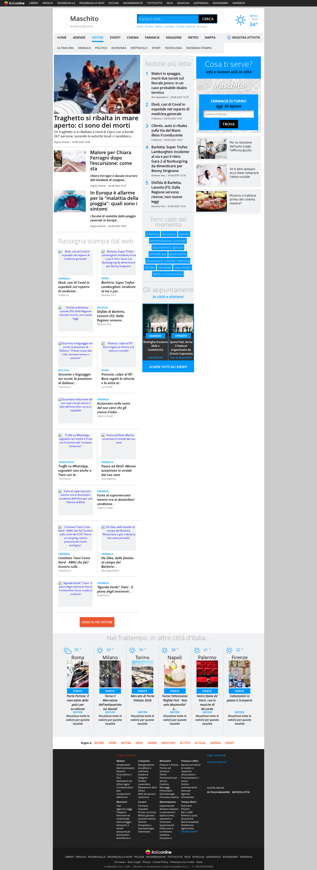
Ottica (141, 790)
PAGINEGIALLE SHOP (91, 3)
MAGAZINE (174, 37)
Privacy (147, 862)
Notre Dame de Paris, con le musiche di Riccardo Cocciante (207, 704)
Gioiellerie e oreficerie (144, 769)
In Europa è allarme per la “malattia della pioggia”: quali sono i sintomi (114, 200)
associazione (177, 254)
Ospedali (143, 809)
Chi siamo (120, 862)
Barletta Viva (108, 295)
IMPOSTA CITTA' (241, 792)
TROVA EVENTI (189, 831)
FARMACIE (152, 37)
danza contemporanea (168, 274)
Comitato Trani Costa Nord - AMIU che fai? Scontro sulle (74, 562)
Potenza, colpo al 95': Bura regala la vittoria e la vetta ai (117, 378)
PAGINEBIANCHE (133, 3)
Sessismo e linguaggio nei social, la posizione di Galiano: (75, 378)
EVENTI (115, 37)
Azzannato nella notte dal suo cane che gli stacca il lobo (113, 407)
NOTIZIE (98, 37)
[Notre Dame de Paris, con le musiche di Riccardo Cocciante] (207, 674)
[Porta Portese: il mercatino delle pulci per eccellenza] (78, 674)
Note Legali (134, 862)
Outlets (142, 780)
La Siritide (106, 386)
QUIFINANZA (201, 3)
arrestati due (158, 254)
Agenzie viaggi (124, 809)
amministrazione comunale (168, 241)
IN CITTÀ (185, 743)
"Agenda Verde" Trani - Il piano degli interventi (115, 589)
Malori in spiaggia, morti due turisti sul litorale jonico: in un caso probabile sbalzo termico (169, 83)
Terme (163, 774)
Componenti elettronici (123, 795)
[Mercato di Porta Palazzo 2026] (142, 674)
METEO (193, 37)
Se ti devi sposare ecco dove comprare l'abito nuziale (244, 173)
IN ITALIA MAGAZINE (218, 792)
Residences (187, 825)
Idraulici (120, 771)
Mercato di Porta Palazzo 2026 (142, 698)
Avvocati (186, 790)
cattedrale (164, 267)
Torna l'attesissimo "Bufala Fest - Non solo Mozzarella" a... (175, 702)
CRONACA (84, 48)
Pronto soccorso (147, 812)
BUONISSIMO (220, 3)
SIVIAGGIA (183, 3)
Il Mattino (63, 295)
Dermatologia (167, 793)
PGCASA (114, 3)
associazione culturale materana (167, 261)
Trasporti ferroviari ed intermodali (123, 815)
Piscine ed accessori (165, 769)
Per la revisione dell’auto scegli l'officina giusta (241, 146)
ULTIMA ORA (65, 48)
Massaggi (165, 787)
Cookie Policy (160, 862)
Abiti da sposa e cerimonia (147, 795)
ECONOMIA (118, 48)
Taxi (118, 805)
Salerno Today (105, 416)
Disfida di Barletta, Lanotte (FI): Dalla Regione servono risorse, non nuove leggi (166, 192)
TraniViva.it (64, 386)
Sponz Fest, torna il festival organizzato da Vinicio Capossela (181, 347)
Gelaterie (164, 834)
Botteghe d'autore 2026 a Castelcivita (155, 346)
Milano (110, 657)
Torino (142, 657)
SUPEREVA (238, 3)
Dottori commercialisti (189, 785)
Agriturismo (187, 828)
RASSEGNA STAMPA (199, 48)
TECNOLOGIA (173, 48)
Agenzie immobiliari (187, 795)
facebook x (169, 234)
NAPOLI (159, 26)
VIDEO (139, 743)
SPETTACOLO (139, 48)
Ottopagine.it (108, 478)
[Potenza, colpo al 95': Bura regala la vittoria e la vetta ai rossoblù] (118, 347)
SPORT (156, 48)
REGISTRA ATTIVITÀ (245, 37)
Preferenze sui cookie (182, 862)
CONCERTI (181, 335)
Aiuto (199, 862)
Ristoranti (186, 805)
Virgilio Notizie (62, 142)
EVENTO (77, 691)
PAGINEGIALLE (66, 3)
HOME (61, 37)
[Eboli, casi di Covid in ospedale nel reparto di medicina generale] (75, 255)
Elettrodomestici (125, 768)
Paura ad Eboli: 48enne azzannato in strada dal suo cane (118, 470)
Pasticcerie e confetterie (166, 830)
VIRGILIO (47, 3)
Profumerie (166, 790)
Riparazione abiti (147, 787)
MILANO (149, 26)
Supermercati (167, 805)
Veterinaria (144, 831)
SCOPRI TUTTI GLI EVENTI (168, 367)
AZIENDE (79, 37)
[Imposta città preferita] (59, 19)
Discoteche (187, 818)
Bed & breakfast (190, 821)
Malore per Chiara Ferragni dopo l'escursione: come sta (111, 160)
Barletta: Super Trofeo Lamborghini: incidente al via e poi (118, 286)
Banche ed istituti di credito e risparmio (191, 768)
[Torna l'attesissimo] (175, 674)
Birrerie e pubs (189, 815)
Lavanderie (144, 784)
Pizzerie (185, 809)
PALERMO (169, 26)
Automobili (122, 834)
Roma (77, 657)
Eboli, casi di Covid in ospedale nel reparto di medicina (73, 286)
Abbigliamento (146, 764)
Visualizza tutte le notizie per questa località (77, 720)
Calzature (143, 774)
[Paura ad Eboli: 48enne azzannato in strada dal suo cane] (118, 438)
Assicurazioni (188, 774)
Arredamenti (123, 764)
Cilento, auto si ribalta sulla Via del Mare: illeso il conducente (169, 130)
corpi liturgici (182, 267)
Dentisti (142, 821)
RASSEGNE (155, 335)
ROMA (140, 26)
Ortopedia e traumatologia (146, 826)
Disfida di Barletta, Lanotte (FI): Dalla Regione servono (111, 315)
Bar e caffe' (187, 812)
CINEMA (132, 37)
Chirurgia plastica (169, 797)
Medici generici (146, 815)
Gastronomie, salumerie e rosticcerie (167, 818)
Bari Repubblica (110, 570)
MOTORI (126, 743)
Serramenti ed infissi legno (124, 782)
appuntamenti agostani (167, 247)
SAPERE (152, 743)
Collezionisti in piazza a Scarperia (239, 698)
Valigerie (143, 777)
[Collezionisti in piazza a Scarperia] (239, 674)
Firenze (240, 657)
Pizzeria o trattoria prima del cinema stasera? (243, 199)
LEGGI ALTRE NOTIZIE (97, 622)
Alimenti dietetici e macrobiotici (169, 810)
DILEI (170, 3)
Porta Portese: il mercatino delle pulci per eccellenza (78, 702)
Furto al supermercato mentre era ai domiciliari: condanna (116, 499)
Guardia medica (146, 818)
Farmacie (143, 805)
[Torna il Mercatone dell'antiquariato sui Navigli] (110, 674)
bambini (150, 267)
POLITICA (101, 48)
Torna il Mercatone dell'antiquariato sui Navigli (110, 702)
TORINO (180, 26)
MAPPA (210, 37)
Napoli (175, 657)
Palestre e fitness (169, 764)
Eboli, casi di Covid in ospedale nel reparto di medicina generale (170, 109)
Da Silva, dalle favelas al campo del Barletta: (117, 562)
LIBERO (33, 3)
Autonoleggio (124, 821)
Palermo (207, 657)
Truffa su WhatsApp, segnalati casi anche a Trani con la (74, 470)
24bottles (152, 234)
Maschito (84, 18)
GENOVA (190, 26)
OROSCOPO (168, 743)
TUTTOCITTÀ (154, 3)
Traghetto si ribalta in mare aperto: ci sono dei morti (96, 121)
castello (184, 234)
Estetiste (164, 784)
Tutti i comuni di (216, 755)
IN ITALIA (202, 26)
